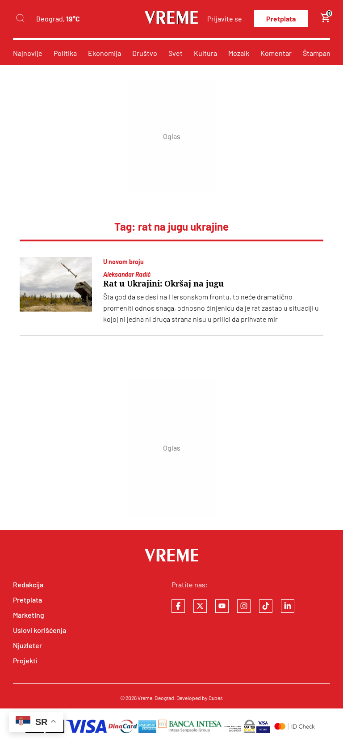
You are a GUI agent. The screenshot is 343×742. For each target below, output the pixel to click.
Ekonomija (104, 53)
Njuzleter (27, 645)
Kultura (205, 53)
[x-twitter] (200, 606)
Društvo (144, 53)
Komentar (276, 53)
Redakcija (28, 584)
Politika (65, 53)
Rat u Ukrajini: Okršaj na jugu (163, 283)
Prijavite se (224, 18)
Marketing (28, 615)
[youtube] (222, 606)
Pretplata (281, 18)
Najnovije (27, 53)
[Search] (20, 18)
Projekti (25, 660)
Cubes (216, 698)
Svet (175, 53)
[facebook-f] (178, 606)
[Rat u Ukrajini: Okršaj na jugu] (56, 284)
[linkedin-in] (287, 606)
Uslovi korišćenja (39, 630)
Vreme (145, 698)
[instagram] (244, 606)
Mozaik (238, 53)
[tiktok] (265, 606)
